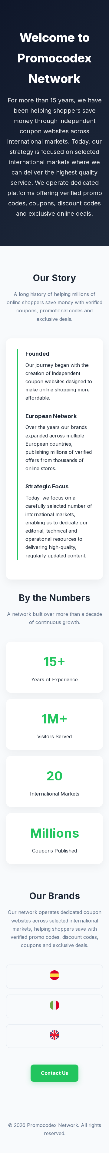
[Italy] (54, 1008)
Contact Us (54, 1073)
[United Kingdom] (54, 1038)
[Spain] (54, 978)
